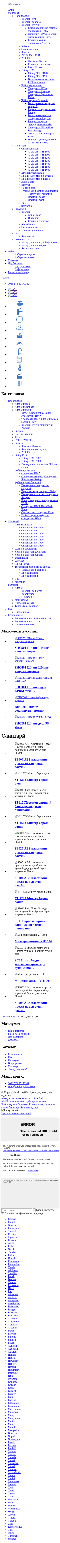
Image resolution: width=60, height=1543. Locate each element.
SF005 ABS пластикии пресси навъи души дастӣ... (31, 1006)
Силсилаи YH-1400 (39, 163)
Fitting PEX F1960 (38, 76)
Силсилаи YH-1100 (39, 154)
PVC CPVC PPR (30, 55)
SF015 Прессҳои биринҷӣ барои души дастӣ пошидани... (33, 806)
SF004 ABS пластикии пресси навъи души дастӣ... (31, 881)
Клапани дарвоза (31, 21)
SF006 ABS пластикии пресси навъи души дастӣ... (31, 763)
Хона (11, 9)
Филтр (25, 52)
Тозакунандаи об (17, 1069)
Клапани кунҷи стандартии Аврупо (39, 41)
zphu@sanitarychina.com (21, 1086)
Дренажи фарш (36, 199)
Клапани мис (17, 1101)
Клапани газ (28, 236)
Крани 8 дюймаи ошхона (35, 178)
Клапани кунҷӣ (30, 24)
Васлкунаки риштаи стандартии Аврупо (39, 117)
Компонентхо (22, 239)
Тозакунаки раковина (40, 193)
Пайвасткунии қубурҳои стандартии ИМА (42, 141)
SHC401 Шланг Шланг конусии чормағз (32, 669)
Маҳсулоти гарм (10, 1098)
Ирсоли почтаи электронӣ (16, 1113)
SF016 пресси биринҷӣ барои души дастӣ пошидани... (31, 924)
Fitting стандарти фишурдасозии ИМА (40, 123)
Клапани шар (28, 18)
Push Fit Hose (35, 67)
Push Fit (25, 58)
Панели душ (28, 187)
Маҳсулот (13, 12)
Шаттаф (25, 184)
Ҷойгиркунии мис (31, 85)
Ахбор (11, 251)
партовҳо (26, 205)
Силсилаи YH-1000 (39, 151)
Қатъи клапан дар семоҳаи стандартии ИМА (43, 29)
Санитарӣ (20, 145)
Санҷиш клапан (30, 49)
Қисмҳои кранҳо (30, 248)
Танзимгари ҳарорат (32, 230)
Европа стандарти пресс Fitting (38, 491)
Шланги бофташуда (32, 172)
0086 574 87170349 (18, 283)
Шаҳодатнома (22, 266)
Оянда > (14, 1016)
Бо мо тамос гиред (18, 272)
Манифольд (28, 224)
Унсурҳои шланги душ (34, 245)
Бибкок (25, 46)
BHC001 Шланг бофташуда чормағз (29, 708)
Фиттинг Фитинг (38, 61)
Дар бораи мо (15, 263)
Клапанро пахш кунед (40, 64)
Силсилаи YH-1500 (39, 166)
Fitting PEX (27, 70)
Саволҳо (13, 260)
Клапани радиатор (38, 221)
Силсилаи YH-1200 (39, 157)
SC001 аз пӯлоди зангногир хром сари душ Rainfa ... (30, 964)
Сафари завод (22, 269)
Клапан (25, 211)
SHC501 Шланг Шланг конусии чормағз (32, 649)
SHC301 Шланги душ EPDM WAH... (30, 688)
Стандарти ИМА (37, 88)
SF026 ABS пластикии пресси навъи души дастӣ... (31, 852)
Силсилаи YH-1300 (39, 160)
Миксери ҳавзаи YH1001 (33, 980)
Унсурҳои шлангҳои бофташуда (39, 242)
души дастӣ (27, 181)
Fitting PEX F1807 (38, 73)
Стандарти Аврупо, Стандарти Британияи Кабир (40, 94)
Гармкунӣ (20, 208)
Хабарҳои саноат (24, 257)
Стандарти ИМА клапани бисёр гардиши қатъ (42, 35)
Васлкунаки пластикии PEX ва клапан (41, 81)
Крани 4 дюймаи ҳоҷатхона (37, 175)
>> (20, 1016)
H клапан (33, 218)
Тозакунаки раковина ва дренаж (39, 190)
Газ (16, 233)
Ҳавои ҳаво (34, 215)
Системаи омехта (31, 227)
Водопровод (22, 15)
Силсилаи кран (30, 148)
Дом (23, 202)
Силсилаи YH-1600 (39, 169)
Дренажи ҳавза (36, 196)
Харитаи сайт (29, 1098)
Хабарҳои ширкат (25, 254)
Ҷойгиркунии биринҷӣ (34, 100)
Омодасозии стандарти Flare (37, 512)
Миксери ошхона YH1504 (33, 941)
